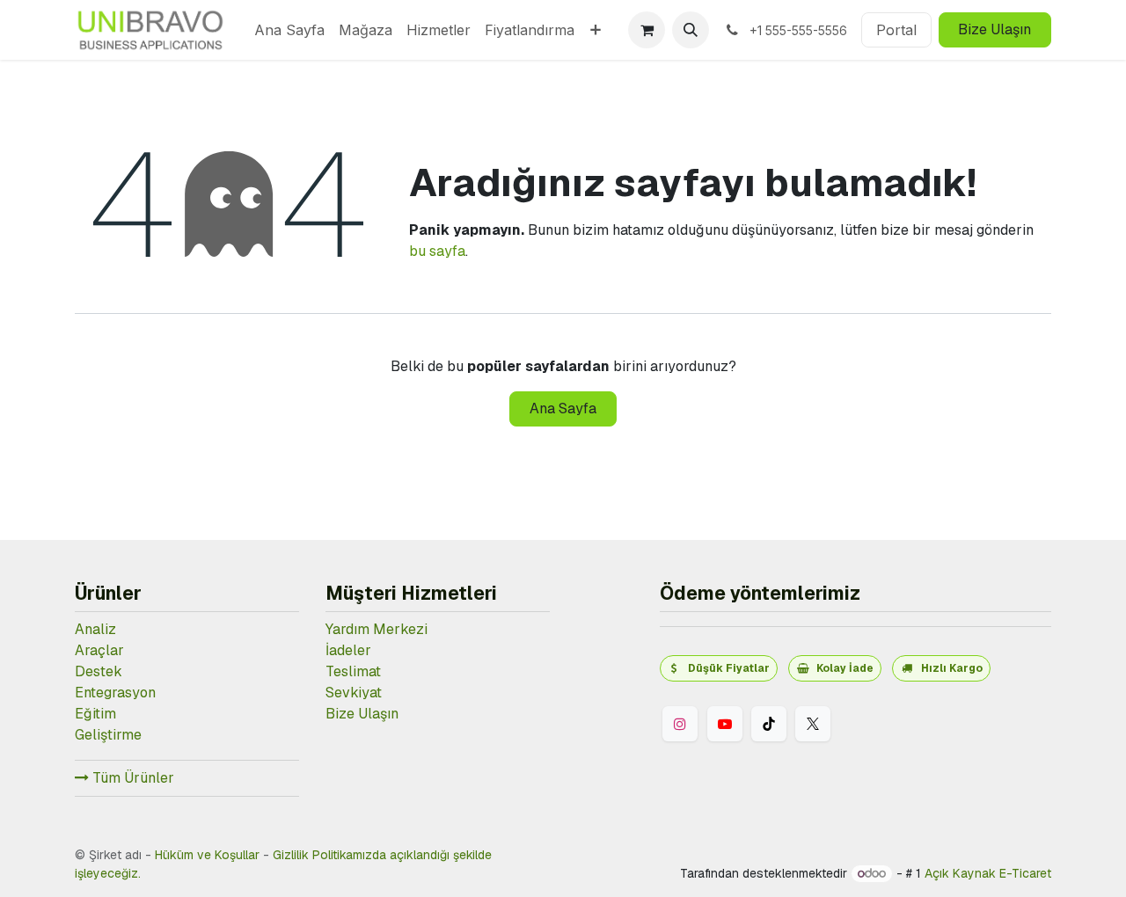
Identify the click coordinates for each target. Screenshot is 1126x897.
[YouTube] (724, 723)
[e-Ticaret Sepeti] (646, 29)
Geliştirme (108, 735)
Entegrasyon (115, 692)
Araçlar (99, 650)
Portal (896, 30)
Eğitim (95, 713)
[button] (690, 29)
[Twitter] (812, 723)
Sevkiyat (353, 692)
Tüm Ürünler (131, 778)
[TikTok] (768, 723)
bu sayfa (437, 251)
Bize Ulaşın (994, 29)
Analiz (95, 629)
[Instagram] (680, 723)
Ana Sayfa (563, 408)
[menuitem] (289, 29)
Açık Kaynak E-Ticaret (988, 873)
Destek (98, 671)
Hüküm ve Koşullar (207, 855)
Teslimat (353, 671)
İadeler (348, 650)
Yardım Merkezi (376, 629)
